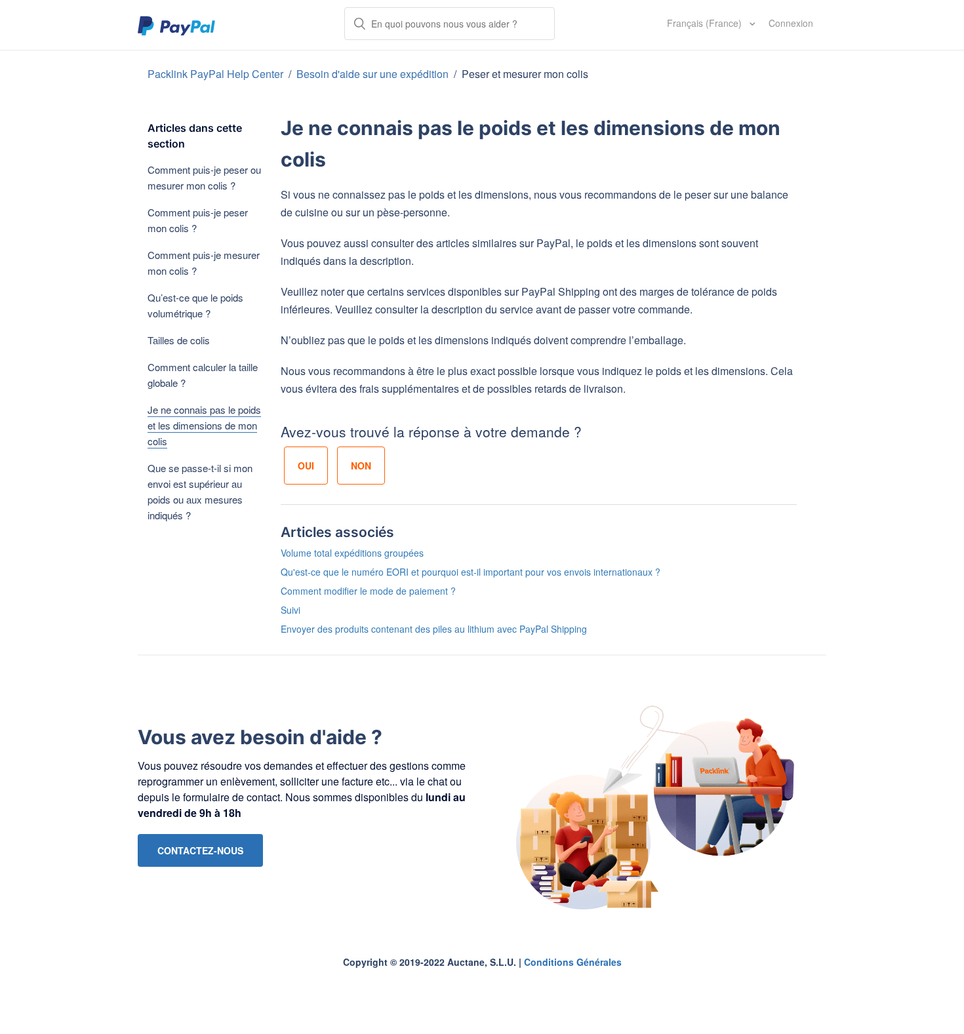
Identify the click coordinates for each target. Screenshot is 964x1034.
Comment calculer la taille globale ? (203, 374)
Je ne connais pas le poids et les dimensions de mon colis (204, 425)
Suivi (290, 609)
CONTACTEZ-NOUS (200, 850)
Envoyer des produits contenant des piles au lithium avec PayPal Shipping (434, 628)
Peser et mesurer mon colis (525, 73)
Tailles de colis (179, 340)
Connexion (791, 23)
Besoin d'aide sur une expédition (372, 73)
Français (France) (705, 23)
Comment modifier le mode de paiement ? (368, 590)
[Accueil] (177, 24)
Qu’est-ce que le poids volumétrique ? (195, 305)
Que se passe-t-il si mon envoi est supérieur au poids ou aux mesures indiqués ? (200, 491)
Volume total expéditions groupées (352, 552)
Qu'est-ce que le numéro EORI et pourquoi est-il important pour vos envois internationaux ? (470, 571)
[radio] (306, 466)
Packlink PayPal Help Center (217, 73)
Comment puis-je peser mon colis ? (198, 220)
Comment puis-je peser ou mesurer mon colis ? (204, 177)
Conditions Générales (573, 961)
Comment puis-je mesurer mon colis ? (204, 262)
